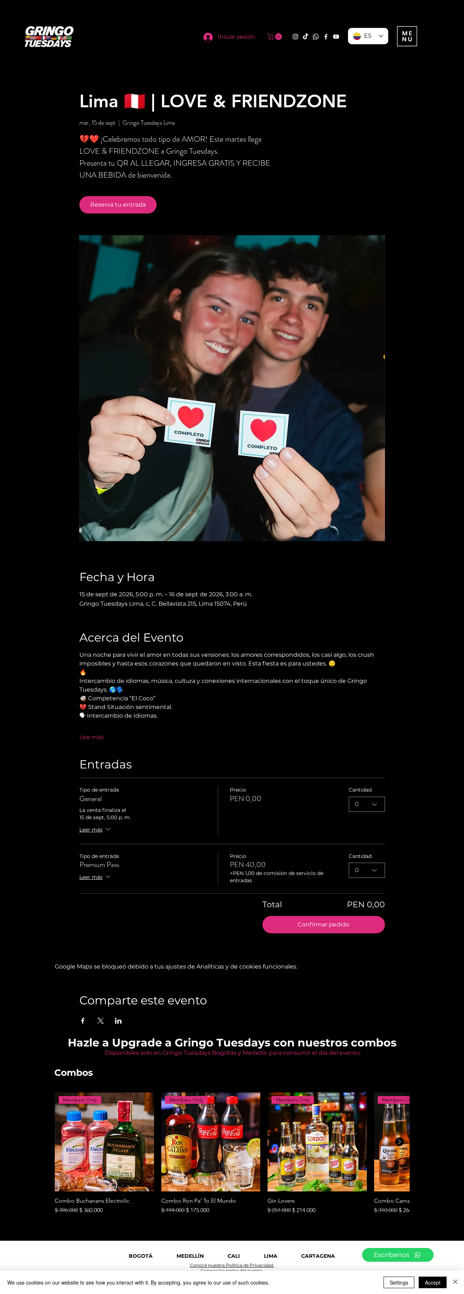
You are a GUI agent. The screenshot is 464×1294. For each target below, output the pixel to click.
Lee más (91, 737)
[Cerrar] (455, 1282)
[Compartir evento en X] (100, 1021)
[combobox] (367, 804)
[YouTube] (336, 36)
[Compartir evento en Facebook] (82, 1021)
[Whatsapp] (315, 36)
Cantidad (360, 790)
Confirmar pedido (323, 924)
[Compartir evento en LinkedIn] (118, 1021)
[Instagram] (295, 36)
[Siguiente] (399, 1141)
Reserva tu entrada (118, 204)
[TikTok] (305, 36)
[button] (275, 36)
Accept (432, 1282)
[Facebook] (326, 36)
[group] (232, 1153)
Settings (399, 1282)
